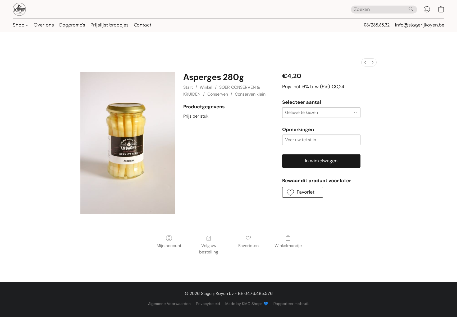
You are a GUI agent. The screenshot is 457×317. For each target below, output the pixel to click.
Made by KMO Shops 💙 (246, 303)
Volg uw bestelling (208, 249)
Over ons (44, 25)
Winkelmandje (288, 245)
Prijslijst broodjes (109, 25)
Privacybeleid (208, 303)
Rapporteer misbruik (291, 303)
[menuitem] (365, 62)
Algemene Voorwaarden (169, 303)
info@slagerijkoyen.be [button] (419, 25)
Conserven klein (250, 94)
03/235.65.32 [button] (377, 25)
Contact (142, 25)
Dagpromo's (72, 25)
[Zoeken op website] (411, 9)
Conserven (217, 94)
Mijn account (169, 245)
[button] (19, 9)
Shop (19, 25)
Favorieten (248, 245)
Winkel (206, 87)
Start (188, 87)
